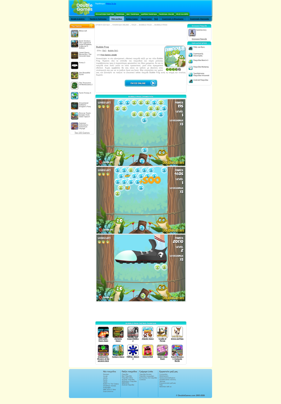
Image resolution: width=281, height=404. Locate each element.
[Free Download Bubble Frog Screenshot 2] (140, 200)
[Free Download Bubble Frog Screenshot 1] (140, 132)
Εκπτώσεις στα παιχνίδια (148, 378)
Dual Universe (108, 391)
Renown (106, 374)
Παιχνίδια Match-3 (200, 60)
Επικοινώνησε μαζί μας (167, 383)
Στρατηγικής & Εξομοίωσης (173, 19)
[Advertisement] (141, 35)
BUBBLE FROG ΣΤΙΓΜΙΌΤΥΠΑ (140, 97)
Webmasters (163, 376)
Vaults (105, 382)
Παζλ (156, 19)
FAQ (161, 385)
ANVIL (105, 378)
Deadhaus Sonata (109, 386)
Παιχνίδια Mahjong (201, 67)
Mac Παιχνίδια (132, 14)
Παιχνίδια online (166, 14)
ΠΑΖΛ (134, 25)
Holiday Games (132, 19)
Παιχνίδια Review (145, 374)
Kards (105, 380)
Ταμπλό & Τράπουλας (98, 19)
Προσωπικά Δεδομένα (167, 378)
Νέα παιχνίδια (109, 371)
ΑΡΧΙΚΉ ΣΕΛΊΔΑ (102, 25)
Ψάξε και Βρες (182, 14)
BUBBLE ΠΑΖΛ (145, 25)
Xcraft (105, 376)
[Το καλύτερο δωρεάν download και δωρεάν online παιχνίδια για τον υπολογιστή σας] (82, 8)
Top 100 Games (82, 132)
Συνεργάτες (163, 374)
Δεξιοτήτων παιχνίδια (129, 381)
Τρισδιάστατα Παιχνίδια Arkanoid (201, 74)
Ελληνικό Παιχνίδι (199, 39)
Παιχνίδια (120, 14)
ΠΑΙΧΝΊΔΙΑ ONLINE (120, 25)
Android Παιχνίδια (200, 80)
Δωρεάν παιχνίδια (149, 14)
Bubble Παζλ (113, 51)
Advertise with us (165, 386)
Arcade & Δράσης (78, 19)
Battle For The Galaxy (111, 384)
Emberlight (107, 387)
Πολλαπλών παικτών (105, 14)
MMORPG (125, 383)
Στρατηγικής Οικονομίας (199, 19)
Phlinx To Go (111, 4)
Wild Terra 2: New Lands (109, 390)
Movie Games (146, 19)
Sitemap (162, 381)
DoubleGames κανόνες (167, 379)
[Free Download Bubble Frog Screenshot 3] (140, 267)
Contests (142, 379)
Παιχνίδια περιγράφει (146, 376)
